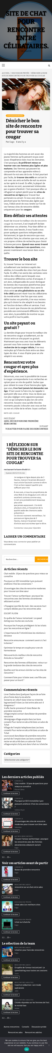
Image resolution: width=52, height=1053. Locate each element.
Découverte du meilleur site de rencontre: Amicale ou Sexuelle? (23, 656)
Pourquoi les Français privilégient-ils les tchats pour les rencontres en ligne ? (25, 627)
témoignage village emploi (16, 719)
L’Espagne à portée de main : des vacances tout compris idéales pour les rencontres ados (25, 607)
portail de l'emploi (12, 738)
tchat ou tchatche (35, 699)
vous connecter (20, 541)
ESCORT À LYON (11, 613)
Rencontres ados (23, 884)
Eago (12, 141)
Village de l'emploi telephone (17, 727)
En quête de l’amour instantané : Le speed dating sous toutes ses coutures (23, 619)
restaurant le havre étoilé (16, 469)
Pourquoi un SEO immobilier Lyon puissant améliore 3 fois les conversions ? (23, 582)
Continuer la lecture (10, 793)
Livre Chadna (9, 694)
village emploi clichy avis (15, 744)
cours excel (9, 735)
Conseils (19, 781)
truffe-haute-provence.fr (15, 708)
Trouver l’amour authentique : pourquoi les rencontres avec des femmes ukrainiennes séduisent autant (23, 598)
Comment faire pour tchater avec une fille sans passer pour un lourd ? (25, 679)
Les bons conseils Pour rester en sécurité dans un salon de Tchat (26, 722)
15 (8, 857)
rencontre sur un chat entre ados (29, 887)
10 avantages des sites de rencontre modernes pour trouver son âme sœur (25, 590)
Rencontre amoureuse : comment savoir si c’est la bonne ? (25, 641)
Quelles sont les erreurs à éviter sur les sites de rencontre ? (25, 671)
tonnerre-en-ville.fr (13, 699)
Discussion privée (15, 116)
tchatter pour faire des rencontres (26, 427)
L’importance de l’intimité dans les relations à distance (24, 634)
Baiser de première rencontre (32, 735)
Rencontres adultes (24, 982)
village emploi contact (14, 713)
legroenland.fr (10, 702)
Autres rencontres (24, 836)
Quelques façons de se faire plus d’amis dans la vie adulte (24, 695)
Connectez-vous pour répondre (27, 528)
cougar (16, 413)
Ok (26, 1049)
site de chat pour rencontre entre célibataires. (26, 30)
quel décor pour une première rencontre (21, 421)
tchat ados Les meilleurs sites (27, 904)
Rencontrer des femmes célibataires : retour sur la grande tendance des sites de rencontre (25, 664)
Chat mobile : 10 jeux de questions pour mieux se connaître (26, 575)
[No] (49, 1045)
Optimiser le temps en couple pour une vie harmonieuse (23, 649)
